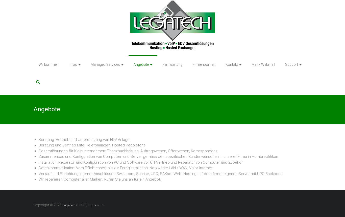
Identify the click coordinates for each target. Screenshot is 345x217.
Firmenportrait (204, 64)
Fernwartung (172, 64)
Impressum (96, 205)
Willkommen (49, 64)
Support (291, 64)
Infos (73, 64)
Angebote (141, 64)
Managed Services (105, 64)
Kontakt (232, 64)
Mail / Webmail (263, 64)
